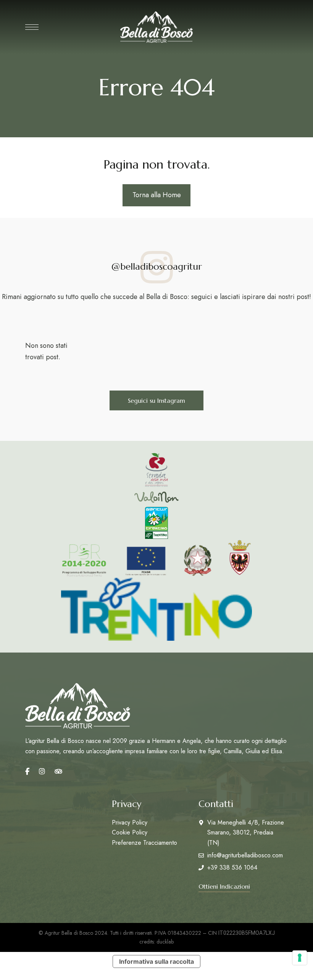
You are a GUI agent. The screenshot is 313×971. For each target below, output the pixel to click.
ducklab (165, 941)
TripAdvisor (58, 771)
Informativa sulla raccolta (156, 961)
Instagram (42, 771)
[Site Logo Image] (156, 27)
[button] (156, 400)
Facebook (27, 771)
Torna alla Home (156, 195)
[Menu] (32, 27)
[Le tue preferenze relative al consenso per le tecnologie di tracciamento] (299, 957)
